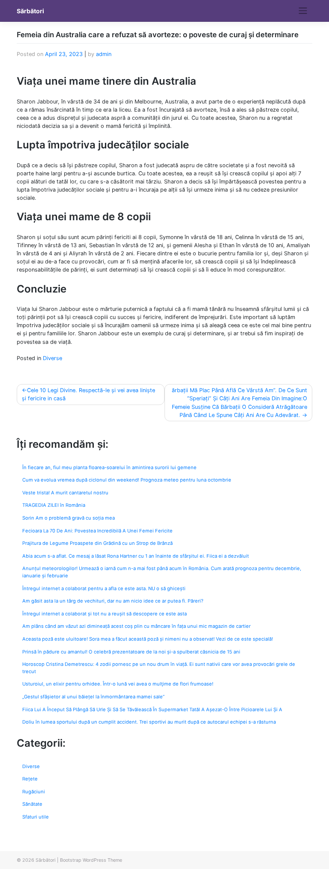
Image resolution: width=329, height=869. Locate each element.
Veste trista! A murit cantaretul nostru (65, 493)
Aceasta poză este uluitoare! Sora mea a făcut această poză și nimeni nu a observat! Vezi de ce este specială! (147, 639)
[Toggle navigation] (303, 10)
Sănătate (32, 804)
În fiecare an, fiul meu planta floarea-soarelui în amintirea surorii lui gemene (109, 467)
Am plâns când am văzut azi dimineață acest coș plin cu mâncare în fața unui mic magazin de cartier (136, 626)
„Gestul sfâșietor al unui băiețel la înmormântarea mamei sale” (93, 697)
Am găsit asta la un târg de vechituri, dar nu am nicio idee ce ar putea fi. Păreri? (112, 601)
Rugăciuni (33, 792)
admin (103, 54)
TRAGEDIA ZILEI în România (53, 505)
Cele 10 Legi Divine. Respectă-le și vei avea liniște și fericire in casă (88, 394)
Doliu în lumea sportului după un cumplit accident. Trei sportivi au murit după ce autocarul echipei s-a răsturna (149, 722)
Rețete (30, 779)
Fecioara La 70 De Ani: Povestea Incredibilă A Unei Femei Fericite (97, 531)
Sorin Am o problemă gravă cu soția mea (68, 518)
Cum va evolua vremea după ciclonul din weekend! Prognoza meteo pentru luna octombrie (126, 480)
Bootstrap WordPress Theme (91, 860)
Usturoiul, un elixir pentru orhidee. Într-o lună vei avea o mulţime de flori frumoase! (117, 684)
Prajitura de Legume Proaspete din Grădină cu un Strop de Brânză (97, 543)
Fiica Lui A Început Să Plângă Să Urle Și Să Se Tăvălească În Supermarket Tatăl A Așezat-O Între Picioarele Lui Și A (152, 709)
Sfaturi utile (35, 817)
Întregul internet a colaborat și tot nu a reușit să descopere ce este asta (104, 614)
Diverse (52, 358)
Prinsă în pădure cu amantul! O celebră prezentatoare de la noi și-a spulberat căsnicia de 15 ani (131, 652)
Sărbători (30, 11)
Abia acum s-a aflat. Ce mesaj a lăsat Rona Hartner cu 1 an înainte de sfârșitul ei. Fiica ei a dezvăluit (135, 556)
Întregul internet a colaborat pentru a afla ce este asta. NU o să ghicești (103, 588)
